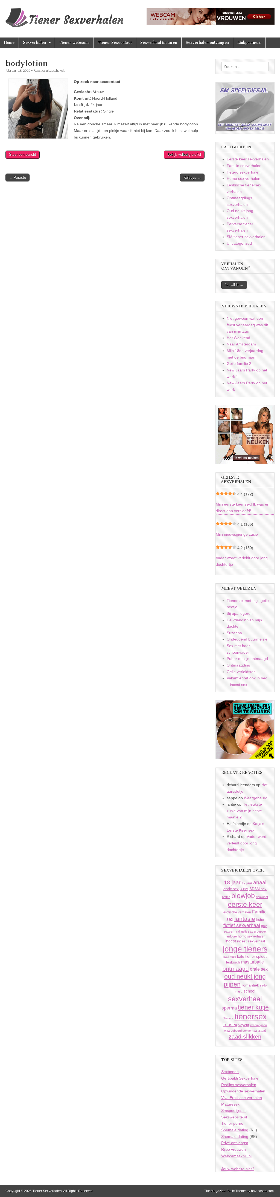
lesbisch (233, 962)
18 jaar (232, 882)
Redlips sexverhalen (238, 1085)
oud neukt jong (245, 976)
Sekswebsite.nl (234, 1117)
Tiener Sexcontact (115, 42)
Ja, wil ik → (234, 285)
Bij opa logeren (240, 613)
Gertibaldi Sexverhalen (241, 1078)
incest (230, 941)
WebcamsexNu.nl (236, 1156)
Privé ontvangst (234, 1143)
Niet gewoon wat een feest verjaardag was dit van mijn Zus (247, 324)
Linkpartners (249, 42)
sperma (229, 1008)
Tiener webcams (74, 42)
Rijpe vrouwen (233, 1149)
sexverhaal (245, 999)
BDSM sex (258, 889)
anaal (259, 882)
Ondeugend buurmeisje (247, 639)
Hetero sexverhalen (244, 172)
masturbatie (252, 961)
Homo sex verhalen (243, 178)
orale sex (259, 969)
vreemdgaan (258, 1025)
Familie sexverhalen (244, 165)
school (249, 991)
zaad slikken (245, 1036)
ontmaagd (236, 968)
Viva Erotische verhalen (241, 1097)
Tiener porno (232, 1123)
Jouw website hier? (237, 1169)
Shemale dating (234, 1130)
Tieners (228, 1018)
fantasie (244, 919)
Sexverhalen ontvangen (207, 42)
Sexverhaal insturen (158, 42)
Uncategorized (239, 243)
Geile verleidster (241, 672)
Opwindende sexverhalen (243, 1091)
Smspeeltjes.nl (233, 1110)
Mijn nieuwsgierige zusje (237, 534)
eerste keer (245, 904)
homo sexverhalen (252, 936)
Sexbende (230, 1071)
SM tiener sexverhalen (246, 237)
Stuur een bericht (22, 154)
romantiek (250, 985)
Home (9, 42)
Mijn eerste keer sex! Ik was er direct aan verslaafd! (242, 507)
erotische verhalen (237, 912)
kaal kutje (229, 956)
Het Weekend (238, 338)
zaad (262, 1030)
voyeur (243, 1025)
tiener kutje (253, 1007)
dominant (262, 897)
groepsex (260, 931)
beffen (226, 897)
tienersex (251, 1016)
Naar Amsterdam (241, 344)
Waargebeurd (255, 798)
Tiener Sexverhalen (47, 1191)
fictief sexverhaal (241, 925)
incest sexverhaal (251, 941)
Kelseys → (192, 177)
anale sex (231, 889)
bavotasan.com (262, 1191)
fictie (260, 920)
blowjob (243, 895)
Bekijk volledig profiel (184, 154)
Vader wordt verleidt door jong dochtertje (242, 561)
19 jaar (247, 883)
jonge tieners (245, 948)
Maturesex (230, 1104)
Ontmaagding (238, 665)
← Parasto (17, 177)
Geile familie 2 (239, 363)
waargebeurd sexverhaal (240, 1030)
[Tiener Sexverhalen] (64, 14)
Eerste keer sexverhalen (248, 159)
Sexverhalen (34, 42)
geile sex (247, 931)
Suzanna (234, 633)
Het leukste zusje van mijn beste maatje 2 (244, 810)
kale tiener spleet (252, 956)
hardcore (231, 936)
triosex (230, 1024)
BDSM (244, 889)
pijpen (232, 984)
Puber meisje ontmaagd (247, 658)
